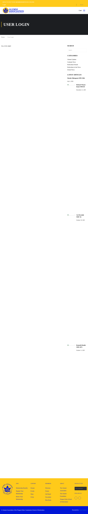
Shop (32, 494)
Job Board (48, 494)
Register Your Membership (19, 492)
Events (32, 491)
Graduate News (71, 62)
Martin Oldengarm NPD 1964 (76, 78)
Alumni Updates (71, 59)
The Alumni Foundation (63, 495)
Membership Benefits (22, 488)
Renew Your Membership (19, 498)
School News (71, 70)
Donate (33, 488)
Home (3, 37)
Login (4, 4)
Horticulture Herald (72, 64)
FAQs (32, 497)
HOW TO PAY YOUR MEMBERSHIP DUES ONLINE (18, 2)
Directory (47, 488)
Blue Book (48, 500)
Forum (47, 491)
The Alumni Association (63, 489)
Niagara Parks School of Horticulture (66, 500)
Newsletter (48, 497)
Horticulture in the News (74, 67)
